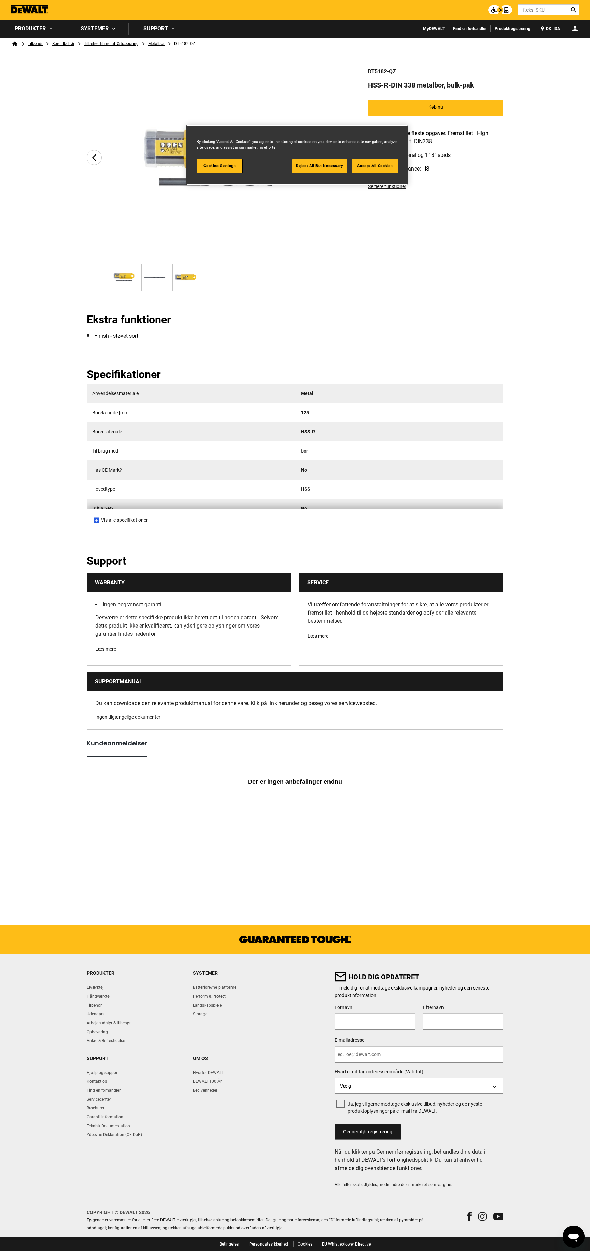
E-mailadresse (349, 1040)
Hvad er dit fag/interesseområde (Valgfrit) (379, 1071)
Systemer (95, 28)
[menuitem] (33, 29)
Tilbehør (35, 43)
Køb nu (435, 107)
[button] (469, 1216)
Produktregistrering (512, 28)
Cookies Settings (219, 165)
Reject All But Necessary (319, 165)
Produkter (30, 28)
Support (155, 28)
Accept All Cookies (375, 165)
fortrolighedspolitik (409, 1160)
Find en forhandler (470, 28)
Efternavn (433, 1007)
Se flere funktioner (387, 186)
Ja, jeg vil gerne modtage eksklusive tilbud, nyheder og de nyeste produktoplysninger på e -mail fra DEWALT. (415, 1107)
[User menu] (575, 29)
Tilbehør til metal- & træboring (111, 43)
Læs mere (105, 649)
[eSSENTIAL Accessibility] (500, 10)
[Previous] (94, 157)
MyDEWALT (434, 28)
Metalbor (156, 43)
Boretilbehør (63, 43)
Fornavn (343, 1007)
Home (14, 44)
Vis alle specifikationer (124, 520)
